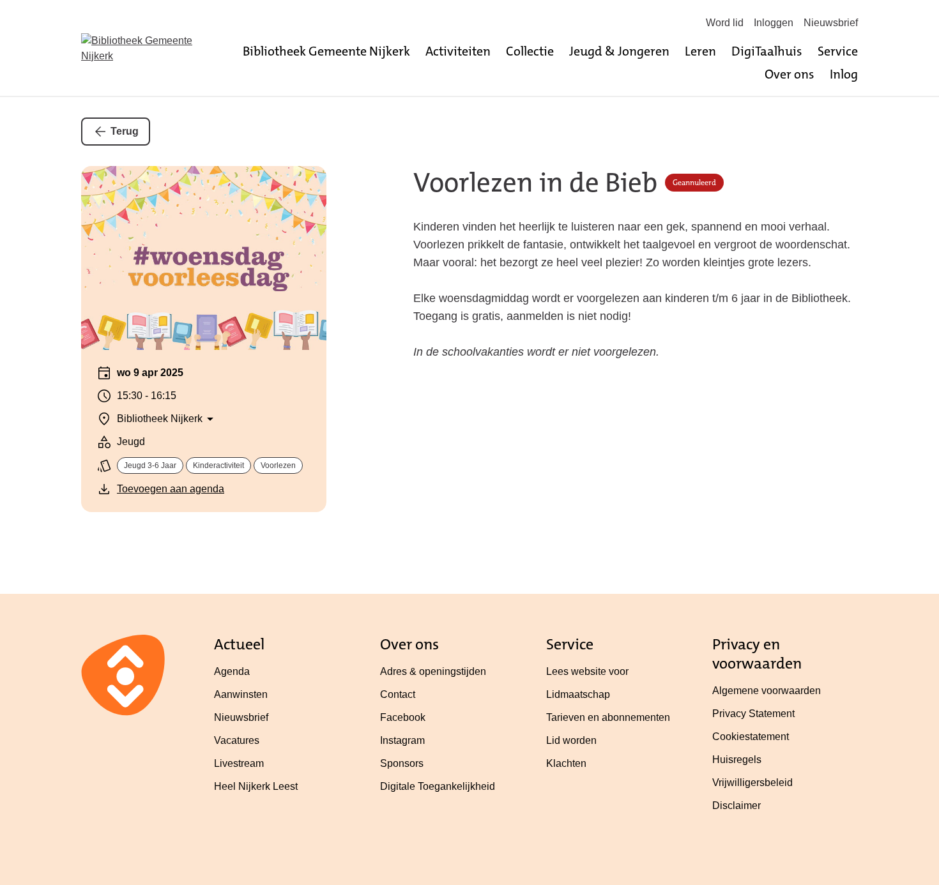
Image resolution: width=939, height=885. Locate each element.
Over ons (789, 74)
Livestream (239, 763)
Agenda (232, 671)
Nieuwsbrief (831, 22)
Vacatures (236, 740)
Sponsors (402, 763)
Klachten (566, 763)
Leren (700, 51)
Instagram (402, 740)
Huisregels (736, 759)
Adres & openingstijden (433, 671)
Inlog (844, 74)
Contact (397, 694)
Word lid (725, 22)
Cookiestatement (750, 736)
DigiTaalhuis (766, 51)
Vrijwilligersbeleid (752, 782)
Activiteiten (458, 51)
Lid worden (571, 740)
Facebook (402, 717)
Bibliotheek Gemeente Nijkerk (326, 51)
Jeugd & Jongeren (619, 51)
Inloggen (773, 22)
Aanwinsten (241, 694)
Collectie (530, 51)
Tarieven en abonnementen (608, 717)
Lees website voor (587, 671)
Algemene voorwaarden (766, 690)
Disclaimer (736, 805)
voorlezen (278, 465)
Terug (125, 131)
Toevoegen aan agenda (170, 488)
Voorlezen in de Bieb (535, 183)
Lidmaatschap (578, 694)
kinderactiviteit (218, 465)
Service (838, 51)
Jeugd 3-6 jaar (150, 465)
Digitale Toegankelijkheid (437, 786)
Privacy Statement (753, 713)
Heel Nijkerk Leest (256, 786)
